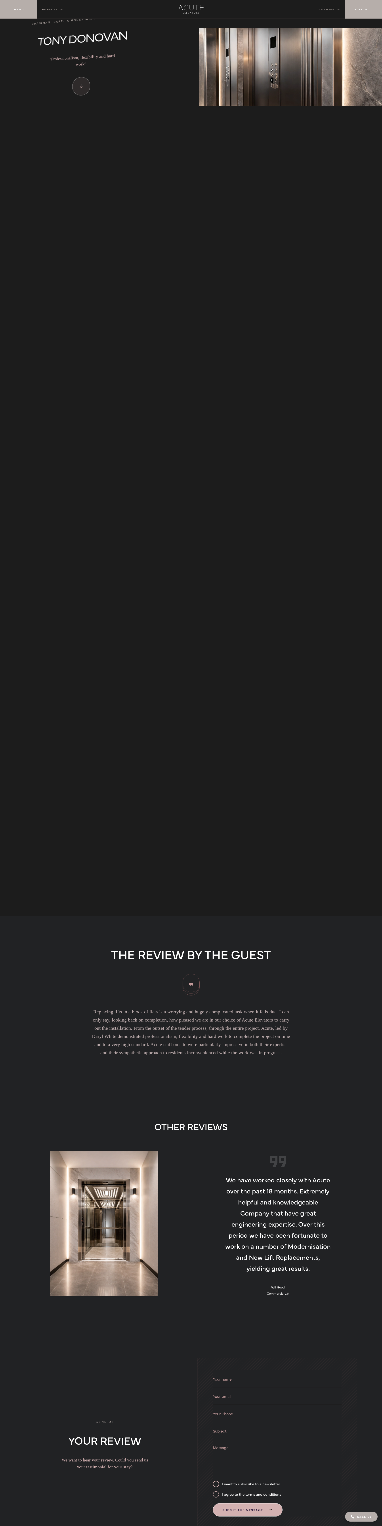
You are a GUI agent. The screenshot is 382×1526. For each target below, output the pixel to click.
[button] (52, 9)
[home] (191, 9)
